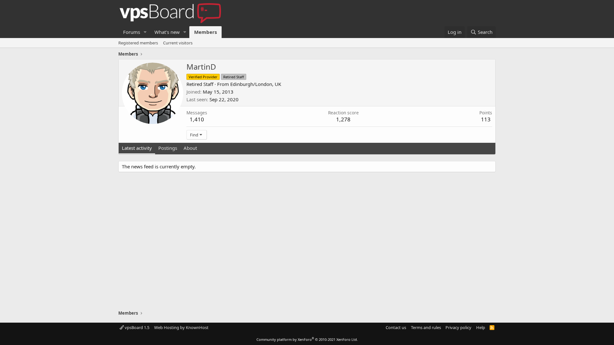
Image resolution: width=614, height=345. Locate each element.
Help (480, 327)
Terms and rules (426, 327)
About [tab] (190, 148)
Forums (131, 32)
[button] (145, 32)
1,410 (197, 119)
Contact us (396, 327)
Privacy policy (458, 327)
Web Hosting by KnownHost (181, 327)
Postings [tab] (167, 148)
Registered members (138, 43)
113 (486, 119)
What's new (167, 32)
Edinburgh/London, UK (255, 84)
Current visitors (178, 43)
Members (205, 32)
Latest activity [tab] (137, 148)
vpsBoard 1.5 (136, 327)
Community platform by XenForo (307, 339)
